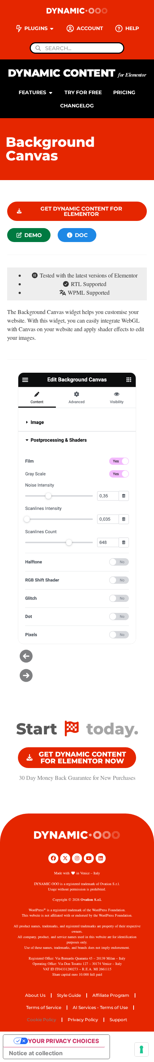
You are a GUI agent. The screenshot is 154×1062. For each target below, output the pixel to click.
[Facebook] (53, 858)
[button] (77, 656)
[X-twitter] (65, 858)
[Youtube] (89, 858)
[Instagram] (77, 858)
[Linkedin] (101, 858)
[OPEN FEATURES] (50, 92)
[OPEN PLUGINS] (51, 28)
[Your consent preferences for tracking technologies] (141, 1049)
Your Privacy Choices (63, 1040)
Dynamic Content (77, 73)
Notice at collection (36, 1053)
